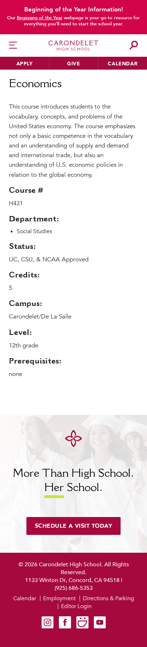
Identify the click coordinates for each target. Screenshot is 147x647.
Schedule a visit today (73, 526)
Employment (59, 598)
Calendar (122, 63)
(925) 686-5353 (74, 588)
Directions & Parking (108, 598)
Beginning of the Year (39, 18)
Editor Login (76, 606)
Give (73, 63)
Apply (24, 63)
